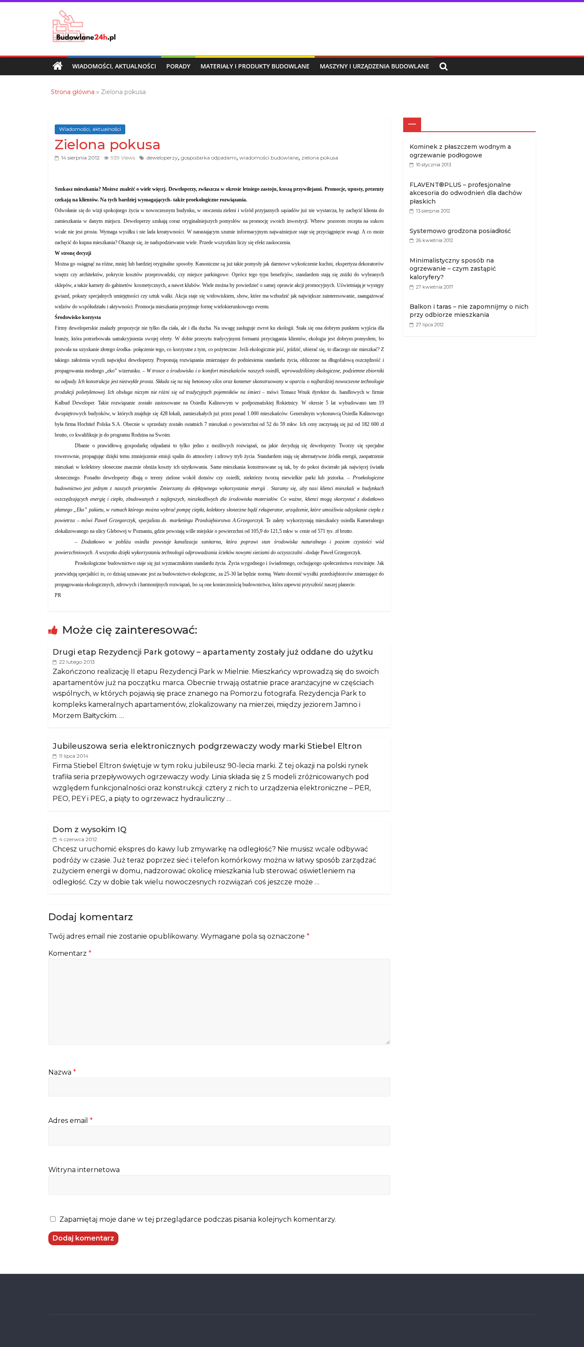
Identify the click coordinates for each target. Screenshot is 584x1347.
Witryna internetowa (84, 1170)
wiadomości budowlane (268, 157)
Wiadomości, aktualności (114, 66)
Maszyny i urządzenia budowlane (374, 66)
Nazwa (62, 1072)
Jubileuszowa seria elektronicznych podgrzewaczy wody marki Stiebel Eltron (207, 746)
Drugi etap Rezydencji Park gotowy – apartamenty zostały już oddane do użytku (213, 652)
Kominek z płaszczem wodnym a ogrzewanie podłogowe (460, 151)
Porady (178, 66)
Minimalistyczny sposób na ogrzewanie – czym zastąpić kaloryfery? (453, 269)
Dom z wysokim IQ (90, 829)
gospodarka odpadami (208, 157)
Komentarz (69, 953)
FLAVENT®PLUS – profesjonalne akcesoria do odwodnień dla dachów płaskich (466, 193)
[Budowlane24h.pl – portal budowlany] (57, 66)
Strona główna (72, 92)
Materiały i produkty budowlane (255, 66)
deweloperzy (162, 157)
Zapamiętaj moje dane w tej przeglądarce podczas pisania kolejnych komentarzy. (197, 1219)
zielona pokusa (319, 157)
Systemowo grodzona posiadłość (460, 231)
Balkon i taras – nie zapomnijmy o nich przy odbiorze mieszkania (469, 311)
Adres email (70, 1121)
